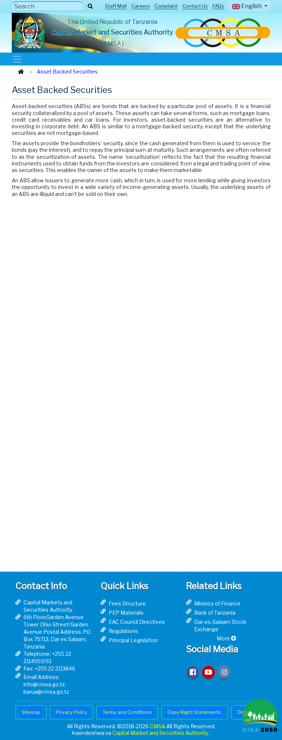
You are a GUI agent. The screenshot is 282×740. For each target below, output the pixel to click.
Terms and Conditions (127, 712)
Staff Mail (116, 6)
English (251, 6)
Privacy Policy (71, 712)
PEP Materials (126, 612)
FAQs (218, 6)
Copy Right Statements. (194, 712)
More (224, 638)
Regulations (123, 631)
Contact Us (195, 6)
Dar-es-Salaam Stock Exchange (220, 625)
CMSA (158, 726)
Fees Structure (127, 603)
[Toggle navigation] (17, 59)
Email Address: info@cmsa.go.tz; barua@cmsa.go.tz (46, 684)
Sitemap (31, 712)
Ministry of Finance (217, 603)
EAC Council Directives (137, 622)
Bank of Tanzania (214, 612)
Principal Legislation (133, 640)
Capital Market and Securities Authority (160, 733)
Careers (140, 6)
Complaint (166, 6)
